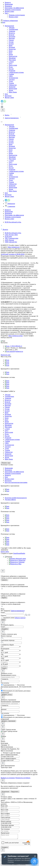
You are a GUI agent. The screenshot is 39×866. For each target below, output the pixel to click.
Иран (10, 45)
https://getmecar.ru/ (14, 247)
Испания (12, 47)
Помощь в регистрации (13, 9)
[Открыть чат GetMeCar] (34, 861)
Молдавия (12, 60)
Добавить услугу (7, 694)
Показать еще (6, 463)
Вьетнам (12, 38)
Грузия (11, 42)
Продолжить (15, 791)
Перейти (4, 597)
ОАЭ (10, 63)
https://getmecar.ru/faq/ (15, 336)
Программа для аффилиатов (14, 8)
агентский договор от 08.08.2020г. (13, 254)
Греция (11, 40)
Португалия (13, 65)
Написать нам (5, 355)
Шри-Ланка (13, 92)
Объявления (5, 791)
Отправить (5, 629)
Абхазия (11, 27)
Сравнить (4, 580)
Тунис (11, 81)
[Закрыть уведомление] (35, 856)
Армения (12, 31)
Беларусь (12, 33)
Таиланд (12, 79)
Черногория (13, 88)
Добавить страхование (8, 721)
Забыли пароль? (20, 618)
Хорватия (12, 87)
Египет (11, 44)
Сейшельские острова (16, 72)
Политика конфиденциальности (16, 498)
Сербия (11, 74)
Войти (3, 619)
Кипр (10, 51)
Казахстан (12, 49)
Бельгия (11, 35)
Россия (11, 69)
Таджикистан (13, 78)
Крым (11, 54)
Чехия (11, 90)
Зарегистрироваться (17, 610)
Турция (11, 83)
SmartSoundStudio (19, 553)
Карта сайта (5, 551)
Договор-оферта (10, 499)
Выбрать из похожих (8, 778)
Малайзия (12, 58)
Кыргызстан (13, 56)
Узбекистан (13, 85)
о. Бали (11, 61)
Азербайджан (13, 29)
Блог (6, 477)
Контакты (8, 480)
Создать (4, 668)
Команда (8, 2)
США (11, 76)
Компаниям (9, 4)
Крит (10, 52)
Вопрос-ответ (9, 11)
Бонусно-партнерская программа (16, 482)
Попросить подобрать (22, 778)
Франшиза (8, 6)
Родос (11, 67)
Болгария (12, 36)
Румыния (12, 70)
